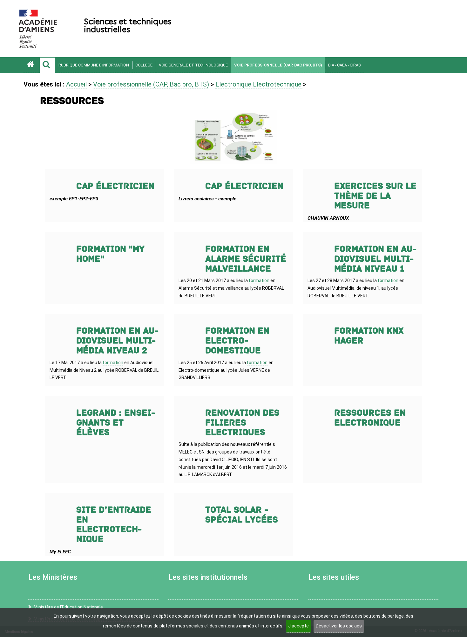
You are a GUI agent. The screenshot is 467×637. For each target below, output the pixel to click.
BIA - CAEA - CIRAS (344, 65)
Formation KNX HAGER (368, 335)
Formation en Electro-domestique (237, 340)
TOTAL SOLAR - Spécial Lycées (241, 514)
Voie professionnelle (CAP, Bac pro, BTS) (278, 65)
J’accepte (298, 625)
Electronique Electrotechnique (259, 84)
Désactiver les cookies (339, 625)
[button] (47, 65)
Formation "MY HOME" (110, 254)
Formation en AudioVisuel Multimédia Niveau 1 (375, 259)
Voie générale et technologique (193, 65)
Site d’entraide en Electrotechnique (113, 524)
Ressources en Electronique (370, 417)
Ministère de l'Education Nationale (68, 607)
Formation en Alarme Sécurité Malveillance (245, 259)
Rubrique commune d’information (93, 65)
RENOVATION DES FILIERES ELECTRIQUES (242, 422)
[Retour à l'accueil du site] (31, 65)
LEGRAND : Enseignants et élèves (115, 422)
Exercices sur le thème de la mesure (375, 196)
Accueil (76, 84)
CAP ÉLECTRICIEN (115, 186)
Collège (143, 65)
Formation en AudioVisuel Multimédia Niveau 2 (117, 340)
